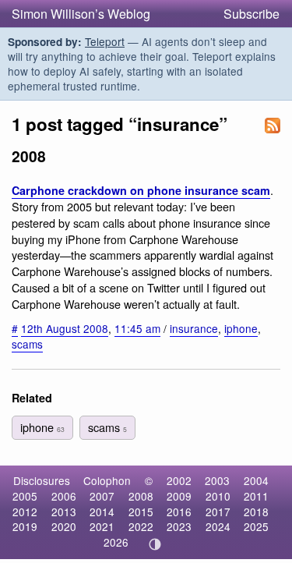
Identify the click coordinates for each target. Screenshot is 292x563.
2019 (24, 526)
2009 (179, 496)
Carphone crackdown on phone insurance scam (141, 190)
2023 (179, 526)
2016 (179, 511)
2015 (140, 511)
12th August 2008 (64, 328)
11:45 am (137, 328)
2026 (116, 542)
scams (27, 344)
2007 (102, 496)
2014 (102, 511)
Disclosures (41, 480)
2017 (218, 511)
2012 (24, 511)
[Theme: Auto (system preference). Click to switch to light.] (154, 544)
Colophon (107, 480)
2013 (63, 511)
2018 (256, 511)
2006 (63, 496)
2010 (218, 496)
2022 (140, 526)
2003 (217, 480)
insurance (194, 328)
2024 (218, 526)
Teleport (105, 41)
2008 (140, 496)
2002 (179, 480)
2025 (256, 526)
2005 (24, 496)
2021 (102, 526)
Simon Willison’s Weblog (81, 14)
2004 (256, 480)
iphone (241, 328)
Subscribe (251, 14)
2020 (63, 526)
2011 (256, 496)
